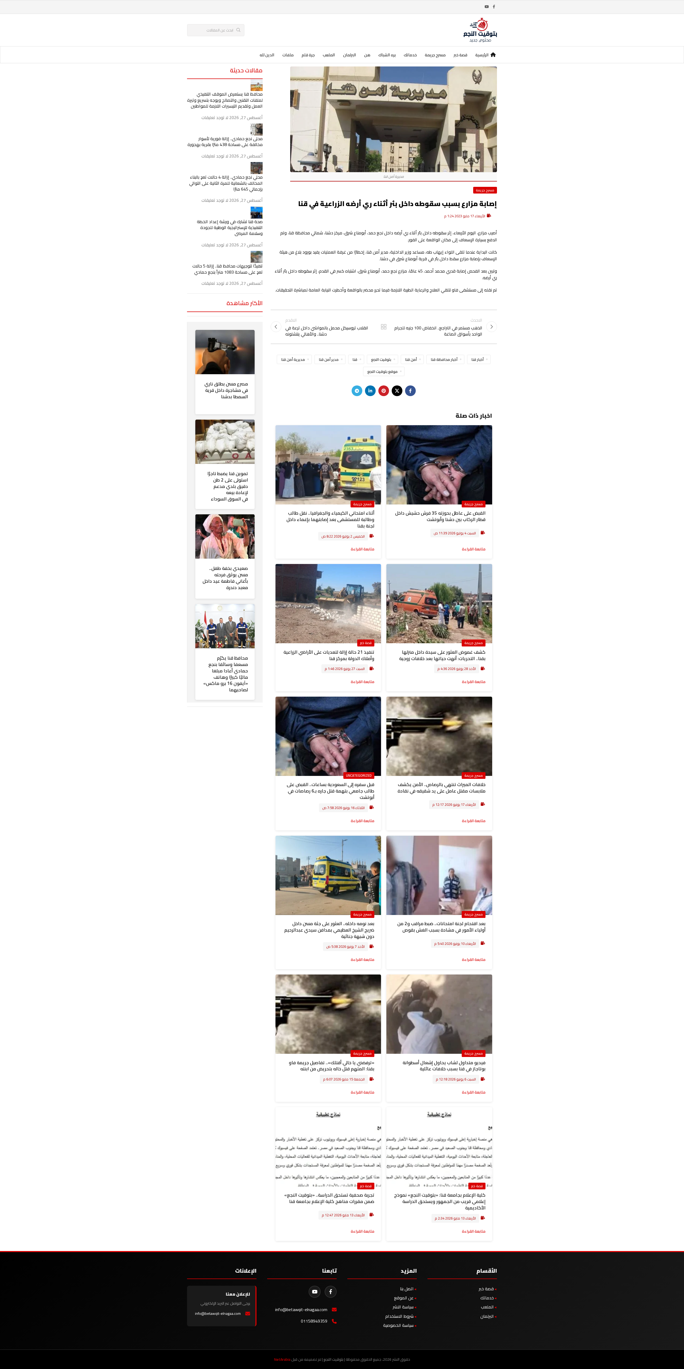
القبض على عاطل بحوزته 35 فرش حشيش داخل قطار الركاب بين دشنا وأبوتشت (440, 516)
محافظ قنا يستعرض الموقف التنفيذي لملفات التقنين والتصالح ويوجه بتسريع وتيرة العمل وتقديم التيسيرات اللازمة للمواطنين (225, 100)
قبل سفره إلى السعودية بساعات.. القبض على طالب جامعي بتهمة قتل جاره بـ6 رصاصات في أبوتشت (330, 791)
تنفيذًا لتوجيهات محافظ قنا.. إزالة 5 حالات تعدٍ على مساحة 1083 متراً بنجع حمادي (227, 269)
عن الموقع (404, 1298)
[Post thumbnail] (257, 85)
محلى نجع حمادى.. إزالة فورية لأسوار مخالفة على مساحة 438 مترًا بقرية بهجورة (225, 141)
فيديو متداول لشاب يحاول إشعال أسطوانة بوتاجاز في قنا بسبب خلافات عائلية (444, 1065)
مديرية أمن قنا (293, 359)
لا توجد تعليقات (214, 117)
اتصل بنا (407, 1289)
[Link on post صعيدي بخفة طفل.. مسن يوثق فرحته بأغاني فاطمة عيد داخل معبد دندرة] (225, 536)
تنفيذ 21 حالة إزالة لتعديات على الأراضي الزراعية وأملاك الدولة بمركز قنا (328, 655)
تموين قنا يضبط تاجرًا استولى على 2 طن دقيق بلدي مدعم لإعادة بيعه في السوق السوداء (227, 486)
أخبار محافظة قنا (444, 359)
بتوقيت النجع (381, 359)
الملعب (487, 1307)
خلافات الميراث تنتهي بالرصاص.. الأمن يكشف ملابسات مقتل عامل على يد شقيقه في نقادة (441, 787)
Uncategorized (359, 775)
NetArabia (282, 1359)
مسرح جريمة (485, 190)
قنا (354, 359)
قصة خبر (366, 643)
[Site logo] (480, 30)
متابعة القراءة (473, 549)
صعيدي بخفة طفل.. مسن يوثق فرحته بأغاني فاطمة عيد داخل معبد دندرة (225, 577)
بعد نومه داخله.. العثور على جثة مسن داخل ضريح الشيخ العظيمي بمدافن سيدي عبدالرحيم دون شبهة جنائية (329, 930)
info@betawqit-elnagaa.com (301, 1309)
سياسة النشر (403, 1307)
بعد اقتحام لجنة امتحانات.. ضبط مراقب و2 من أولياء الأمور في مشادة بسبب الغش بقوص (441, 926)
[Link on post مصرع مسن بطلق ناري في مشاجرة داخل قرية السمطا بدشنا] (225, 352)
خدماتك (487, 1298)
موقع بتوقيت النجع (382, 371)
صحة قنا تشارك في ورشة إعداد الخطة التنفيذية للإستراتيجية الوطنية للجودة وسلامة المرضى (230, 228)
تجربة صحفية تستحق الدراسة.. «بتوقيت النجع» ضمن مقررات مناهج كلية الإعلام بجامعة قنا (329, 1198)
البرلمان (487, 1316)
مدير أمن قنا (329, 359)
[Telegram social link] (357, 390)
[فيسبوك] (331, 1292)
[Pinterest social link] (383, 390)
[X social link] (397, 390)
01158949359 (314, 1321)
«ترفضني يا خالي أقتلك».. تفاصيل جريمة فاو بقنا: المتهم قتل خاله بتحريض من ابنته (331, 1065)
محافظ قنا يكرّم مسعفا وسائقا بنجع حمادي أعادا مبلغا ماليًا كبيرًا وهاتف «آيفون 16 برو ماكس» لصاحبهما (225, 674)
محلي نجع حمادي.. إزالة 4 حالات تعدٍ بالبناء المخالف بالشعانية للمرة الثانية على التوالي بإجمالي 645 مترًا (226, 183)
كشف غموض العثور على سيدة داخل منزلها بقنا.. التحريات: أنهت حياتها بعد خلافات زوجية (442, 655)
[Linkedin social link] (370, 390)
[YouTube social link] (487, 6)
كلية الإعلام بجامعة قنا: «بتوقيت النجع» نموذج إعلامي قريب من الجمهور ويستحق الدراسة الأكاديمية (439, 1201)
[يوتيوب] (315, 1292)
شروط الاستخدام (399, 1316)
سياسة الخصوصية (398, 1325)
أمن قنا (411, 359)
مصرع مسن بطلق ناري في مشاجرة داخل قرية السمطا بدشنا (226, 390)
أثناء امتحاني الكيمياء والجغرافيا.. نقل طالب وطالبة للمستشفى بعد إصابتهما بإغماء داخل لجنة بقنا (330, 519)
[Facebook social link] (494, 6)
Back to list (384, 326)
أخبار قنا (477, 359)
